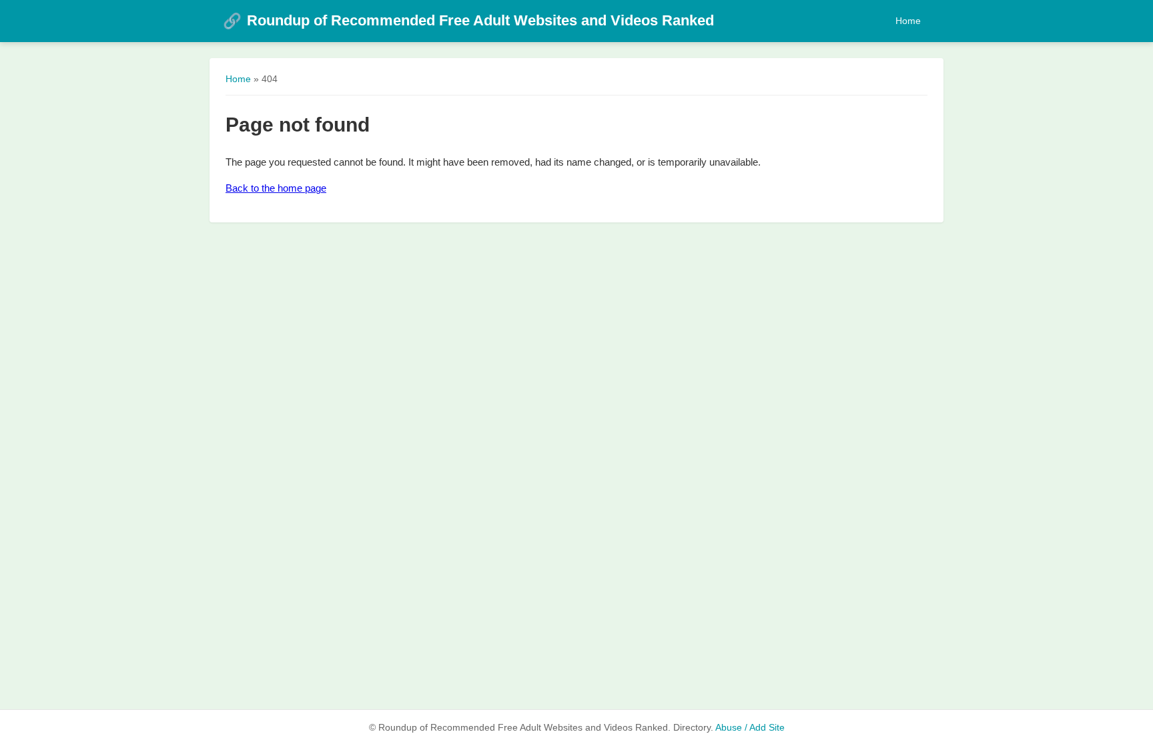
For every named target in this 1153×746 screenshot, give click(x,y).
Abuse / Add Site (750, 728)
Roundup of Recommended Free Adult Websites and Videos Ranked (468, 20)
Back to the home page (276, 188)
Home (908, 20)
